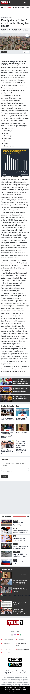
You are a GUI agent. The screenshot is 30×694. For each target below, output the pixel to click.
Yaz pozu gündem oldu (21, 432)
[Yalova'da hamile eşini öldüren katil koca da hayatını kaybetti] (22, 444)
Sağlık (10, 673)
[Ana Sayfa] (2, 8)
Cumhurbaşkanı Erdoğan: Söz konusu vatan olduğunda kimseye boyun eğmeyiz (22, 419)
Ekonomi (21, 8)
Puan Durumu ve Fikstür (21, 644)
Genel (15, 528)
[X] (12, 635)
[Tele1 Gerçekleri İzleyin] (5, 2)
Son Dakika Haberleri (23, 649)
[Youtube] (18, 635)
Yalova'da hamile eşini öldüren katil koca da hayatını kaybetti (21, 451)
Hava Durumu (21, 639)
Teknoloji (4, 673)
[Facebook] (9, 635)
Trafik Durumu (6, 643)
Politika (15, 520)
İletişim (26, 673)
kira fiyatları (15, 61)
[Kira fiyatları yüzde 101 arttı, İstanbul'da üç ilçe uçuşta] (15, 41)
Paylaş (5, 52)
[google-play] (15, 665)
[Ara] (25, 3)
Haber (14, 8)
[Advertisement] (15, 498)
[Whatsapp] (21, 635)
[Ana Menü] (27, 3)
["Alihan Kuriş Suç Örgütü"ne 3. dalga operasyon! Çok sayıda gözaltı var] (7, 444)
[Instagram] (15, 635)
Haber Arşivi (6, 653)
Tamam (20, 692)
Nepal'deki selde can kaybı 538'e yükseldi (20, 555)
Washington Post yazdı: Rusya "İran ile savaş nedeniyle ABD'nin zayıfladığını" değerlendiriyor (20, 563)
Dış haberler (16, 551)
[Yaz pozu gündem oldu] (22, 427)
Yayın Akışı (20, 673)
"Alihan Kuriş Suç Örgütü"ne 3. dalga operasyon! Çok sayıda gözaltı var (7, 451)
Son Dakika (7, 8)
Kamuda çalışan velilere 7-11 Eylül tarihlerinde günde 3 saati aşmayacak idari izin (7, 419)
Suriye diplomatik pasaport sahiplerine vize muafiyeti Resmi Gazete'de (20, 532)
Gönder (4, 476)
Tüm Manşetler (7, 649)
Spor (15, 536)
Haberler (4, 17)
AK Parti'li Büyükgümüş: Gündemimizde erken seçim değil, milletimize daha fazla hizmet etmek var (20, 524)
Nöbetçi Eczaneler (8, 639)
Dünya (27, 8)
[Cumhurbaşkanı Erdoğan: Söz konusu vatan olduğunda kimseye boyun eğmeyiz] (22, 412)
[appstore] (15, 660)
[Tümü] (28, 516)
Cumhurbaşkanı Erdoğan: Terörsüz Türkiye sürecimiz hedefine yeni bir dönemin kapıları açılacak (7, 435)
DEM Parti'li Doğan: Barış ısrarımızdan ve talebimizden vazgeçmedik (21, 547)
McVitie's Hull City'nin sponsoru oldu (19, 539)
